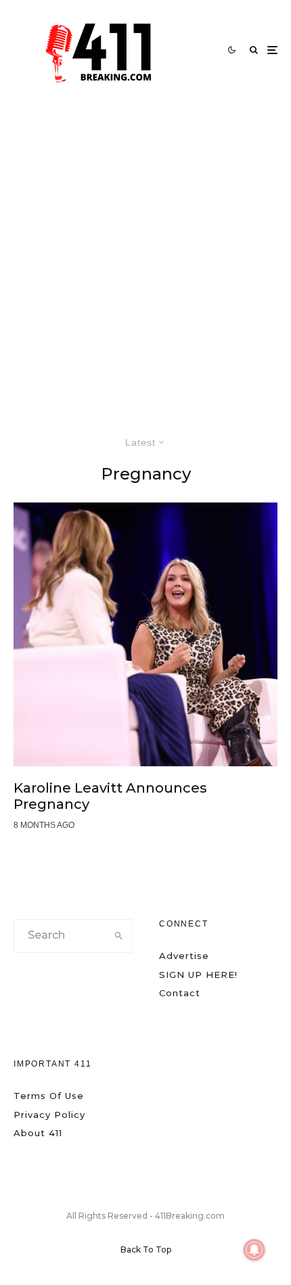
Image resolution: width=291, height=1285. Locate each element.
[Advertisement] (145, 252)
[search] (118, 936)
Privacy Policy (49, 1114)
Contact (179, 992)
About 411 (38, 1132)
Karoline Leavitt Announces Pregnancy (110, 796)
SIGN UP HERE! (198, 974)
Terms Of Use (49, 1095)
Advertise (184, 955)
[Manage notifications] (254, 1250)
